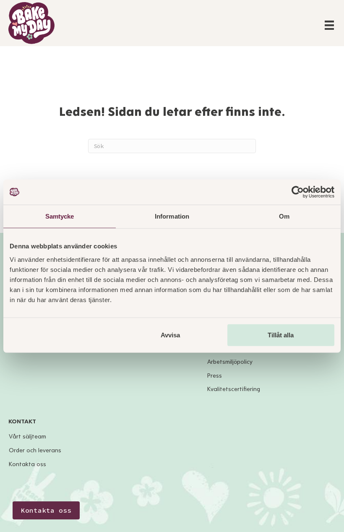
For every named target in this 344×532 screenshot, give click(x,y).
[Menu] (329, 25)
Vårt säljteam (27, 436)
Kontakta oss (27, 464)
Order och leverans (35, 450)
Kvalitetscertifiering (233, 389)
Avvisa (170, 334)
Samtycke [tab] (59, 216)
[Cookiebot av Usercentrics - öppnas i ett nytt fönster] (297, 192)
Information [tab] (172, 216)
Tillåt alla (281, 334)
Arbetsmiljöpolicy (230, 362)
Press (214, 376)
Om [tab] (284, 216)
